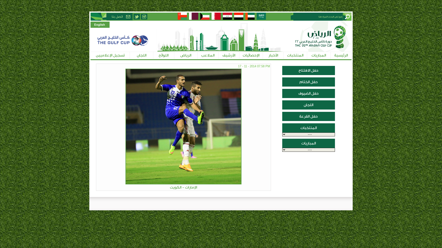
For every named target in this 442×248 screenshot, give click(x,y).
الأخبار (273, 55)
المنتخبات (295, 55)
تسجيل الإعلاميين (110, 55)
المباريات (318, 55)
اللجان (141, 55)
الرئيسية (341, 55)
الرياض (185, 55)
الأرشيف (228, 55)
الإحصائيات (251, 55)
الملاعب (208, 55)
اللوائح (164, 55)
